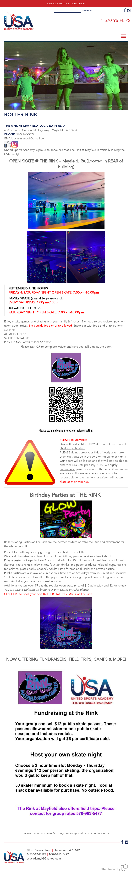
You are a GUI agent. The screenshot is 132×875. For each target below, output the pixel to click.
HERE (14, 594)
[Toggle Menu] (123, 36)
